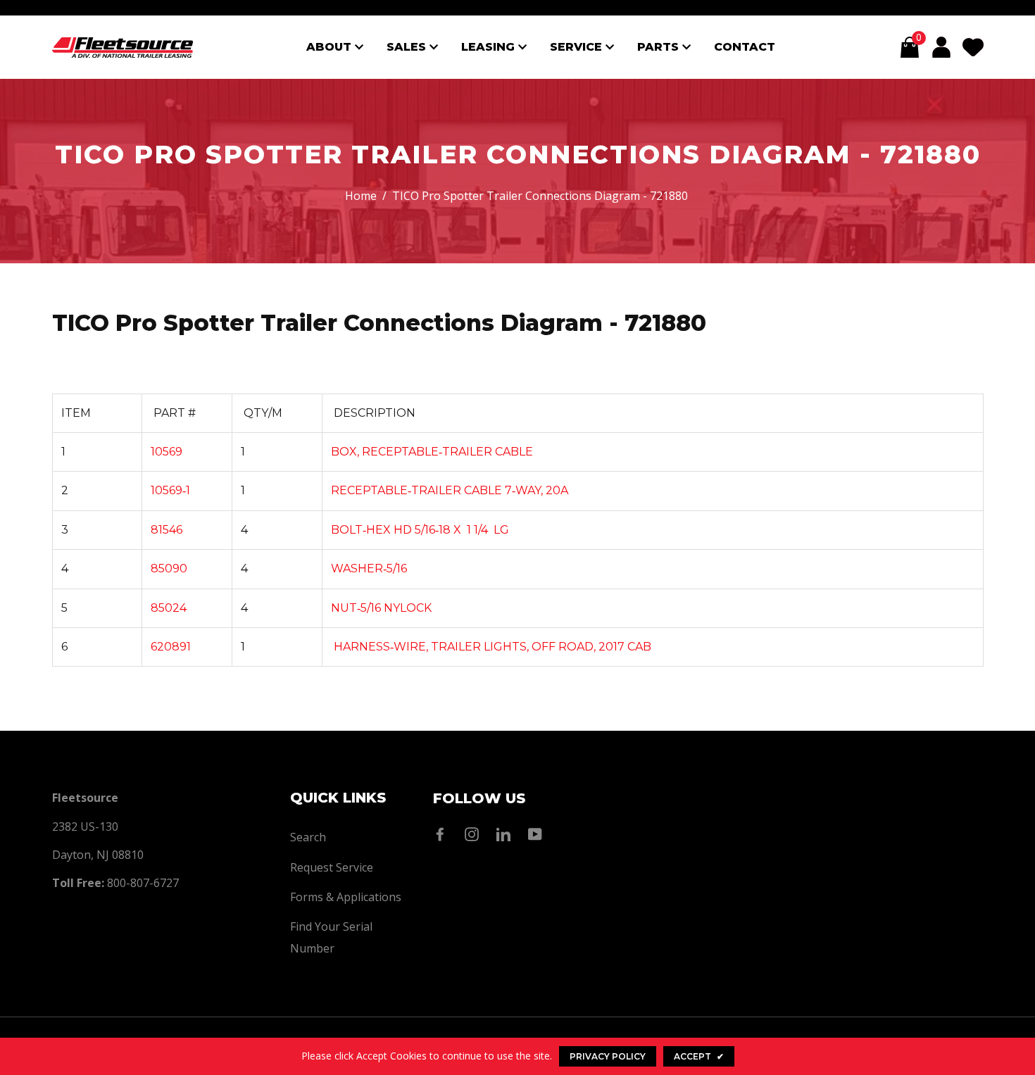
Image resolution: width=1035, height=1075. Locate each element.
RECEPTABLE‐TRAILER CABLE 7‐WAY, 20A (449, 490)
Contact (744, 47)
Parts (659, 47)
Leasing (489, 47)
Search (308, 837)
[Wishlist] (973, 47)
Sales (408, 47)
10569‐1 (170, 490)
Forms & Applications (345, 897)
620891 (171, 646)
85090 (169, 568)
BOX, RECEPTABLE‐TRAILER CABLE (432, 451)
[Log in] (941, 47)
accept (699, 1056)
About (330, 47)
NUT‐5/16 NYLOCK (381, 608)
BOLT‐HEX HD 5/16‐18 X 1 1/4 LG (420, 529)
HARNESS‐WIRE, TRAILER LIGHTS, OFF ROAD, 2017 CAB (491, 646)
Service (578, 47)
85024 (169, 608)
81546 (166, 529)
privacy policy (608, 1056)
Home (361, 195)
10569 (166, 451)
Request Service (331, 867)
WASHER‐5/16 (369, 568)
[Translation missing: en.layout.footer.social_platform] (443, 834)
